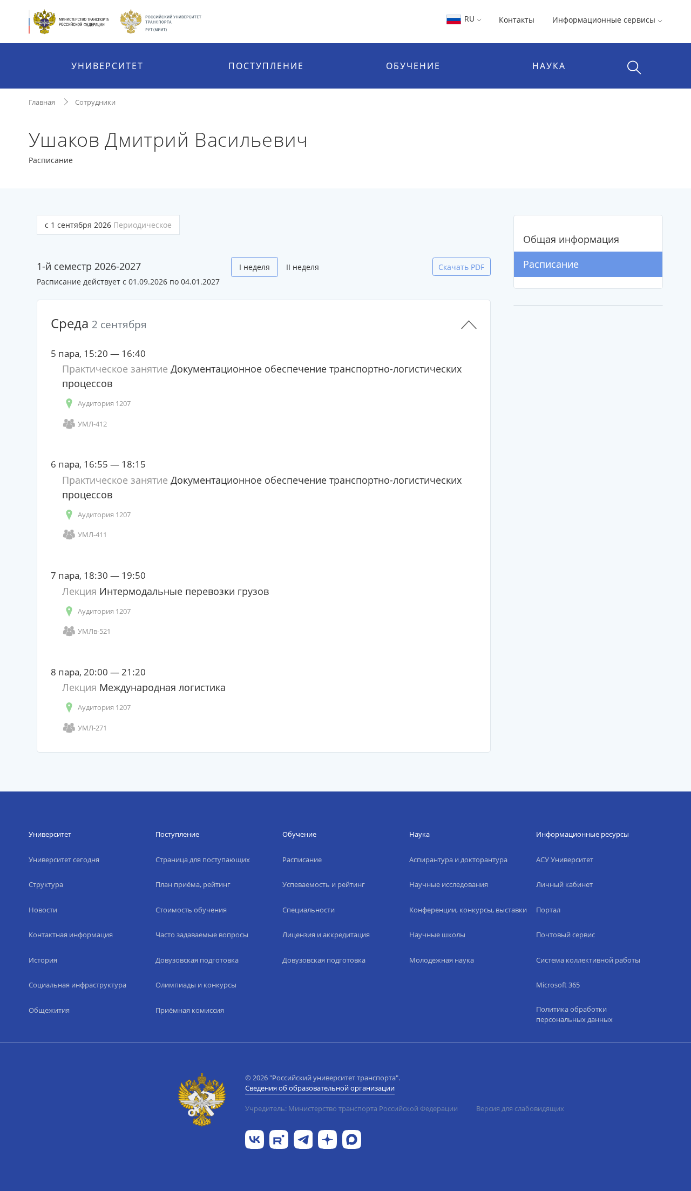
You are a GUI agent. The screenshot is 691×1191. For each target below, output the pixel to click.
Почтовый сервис (565, 934)
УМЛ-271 (92, 728)
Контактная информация (71, 934)
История (43, 960)
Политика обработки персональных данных (574, 1014)
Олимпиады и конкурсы (195, 985)
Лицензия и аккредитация (326, 934)
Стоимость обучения (191, 910)
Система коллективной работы (588, 960)
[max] (351, 1139)
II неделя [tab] (302, 267)
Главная (42, 102)
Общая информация (571, 239)
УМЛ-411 (92, 534)
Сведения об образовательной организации (320, 1088)
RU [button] (469, 18)
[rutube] (278, 1139)
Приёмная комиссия (189, 1010)
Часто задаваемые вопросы (201, 934)
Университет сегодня (64, 859)
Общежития (49, 1010)
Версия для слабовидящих (520, 1108)
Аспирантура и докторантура (458, 859)
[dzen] (327, 1139)
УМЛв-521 (94, 631)
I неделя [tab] (254, 267)
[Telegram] (303, 1139)
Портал (548, 910)
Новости (43, 910)
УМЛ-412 (92, 424)
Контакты (516, 20)
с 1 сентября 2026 (108, 225)
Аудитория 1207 (104, 403)
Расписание (551, 264)
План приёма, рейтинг (193, 884)
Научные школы (437, 934)
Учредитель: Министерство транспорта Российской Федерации (351, 1108)
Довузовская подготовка (197, 960)
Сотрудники (95, 102)
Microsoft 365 (558, 985)
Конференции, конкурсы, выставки (468, 910)
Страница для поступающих (202, 859)
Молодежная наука (441, 960)
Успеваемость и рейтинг (323, 884)
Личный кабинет (564, 884)
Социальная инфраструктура (77, 985)
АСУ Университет (564, 859)
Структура (46, 884)
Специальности (308, 910)
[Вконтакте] (254, 1139)
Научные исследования (448, 884)
